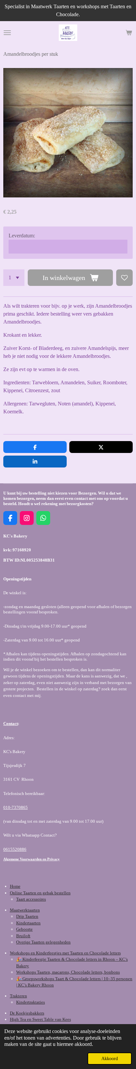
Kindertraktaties (30, 1002)
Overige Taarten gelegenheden (43, 942)
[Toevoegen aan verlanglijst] (124, 277)
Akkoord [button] (109, 1058)
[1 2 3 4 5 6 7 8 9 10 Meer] (13, 277)
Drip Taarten (27, 916)
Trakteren (18, 995)
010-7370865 (15, 807)
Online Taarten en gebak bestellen (40, 892)
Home (15, 886)
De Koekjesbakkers (27, 1013)
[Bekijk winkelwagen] (128, 32)
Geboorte (24, 929)
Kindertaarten (28, 922)
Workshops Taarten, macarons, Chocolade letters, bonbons (68, 972)
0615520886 (14, 849)
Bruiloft (23, 935)
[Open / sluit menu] (7, 32)
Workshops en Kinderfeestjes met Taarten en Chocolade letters (65, 952)
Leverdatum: (22, 235)
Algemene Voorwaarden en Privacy (31, 859)
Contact (10, 723)
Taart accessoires (31, 899)
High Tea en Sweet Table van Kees (40, 1019)
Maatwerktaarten (25, 910)
